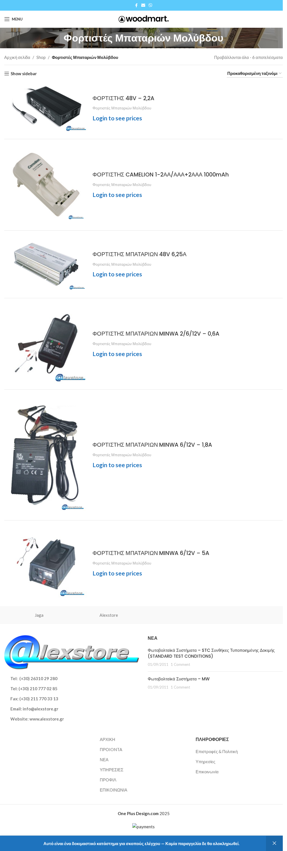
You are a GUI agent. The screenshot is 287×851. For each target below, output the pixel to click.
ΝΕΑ (104, 759)
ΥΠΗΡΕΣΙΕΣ (111, 769)
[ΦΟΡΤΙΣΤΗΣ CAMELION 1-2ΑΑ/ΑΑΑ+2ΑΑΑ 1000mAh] (46, 185)
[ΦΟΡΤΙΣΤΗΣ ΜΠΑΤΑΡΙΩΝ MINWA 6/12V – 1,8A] (46, 455)
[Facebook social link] (136, 5)
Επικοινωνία (207, 771)
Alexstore (108, 615)
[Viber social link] (150, 5)
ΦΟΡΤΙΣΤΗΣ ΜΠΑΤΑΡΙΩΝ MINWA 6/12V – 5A (150, 553)
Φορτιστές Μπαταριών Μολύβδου (121, 107)
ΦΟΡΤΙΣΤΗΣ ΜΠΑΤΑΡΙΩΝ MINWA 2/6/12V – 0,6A (155, 334)
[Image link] (71, 651)
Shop (41, 57)
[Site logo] (144, 18)
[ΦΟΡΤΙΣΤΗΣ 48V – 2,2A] (46, 108)
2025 (144, 813)
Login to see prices (117, 117)
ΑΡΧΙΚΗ (107, 739)
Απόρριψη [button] (274, 843)
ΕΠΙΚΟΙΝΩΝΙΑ (113, 789)
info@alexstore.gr (40, 708)
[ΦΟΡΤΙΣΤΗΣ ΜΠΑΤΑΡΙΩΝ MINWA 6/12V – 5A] (46, 563)
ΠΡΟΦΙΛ (108, 779)
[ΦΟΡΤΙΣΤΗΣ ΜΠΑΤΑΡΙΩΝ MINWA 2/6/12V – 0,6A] (46, 344)
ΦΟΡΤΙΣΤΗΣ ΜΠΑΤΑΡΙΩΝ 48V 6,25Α (139, 254)
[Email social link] (143, 5)
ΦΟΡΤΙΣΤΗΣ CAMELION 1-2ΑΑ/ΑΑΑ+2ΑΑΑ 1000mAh (160, 174)
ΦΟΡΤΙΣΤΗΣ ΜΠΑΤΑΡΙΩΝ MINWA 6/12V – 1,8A (152, 445)
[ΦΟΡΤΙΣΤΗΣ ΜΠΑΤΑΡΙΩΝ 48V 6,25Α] (46, 264)
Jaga (39, 615)
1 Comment (180, 664)
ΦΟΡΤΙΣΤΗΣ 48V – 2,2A (123, 98)
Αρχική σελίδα (17, 57)
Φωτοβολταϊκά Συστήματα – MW (179, 679)
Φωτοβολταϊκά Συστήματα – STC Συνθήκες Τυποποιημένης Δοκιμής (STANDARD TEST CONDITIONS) (211, 653)
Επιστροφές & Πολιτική (217, 751)
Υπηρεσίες (205, 761)
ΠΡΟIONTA (111, 749)
